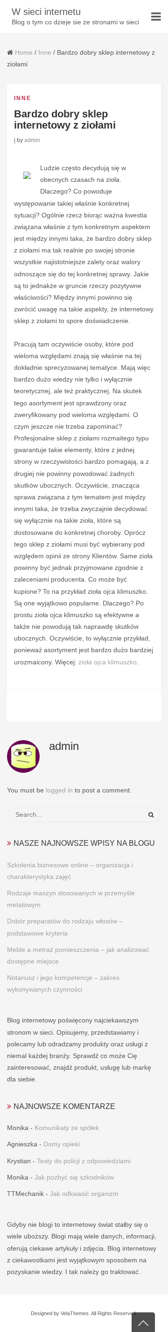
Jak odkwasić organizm (84, 1193)
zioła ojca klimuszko (107, 662)
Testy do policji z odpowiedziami (84, 1161)
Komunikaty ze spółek (67, 1127)
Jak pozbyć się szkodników (74, 1177)
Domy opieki (61, 1144)
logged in (59, 790)
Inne (44, 52)
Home (24, 52)
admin (32, 140)
